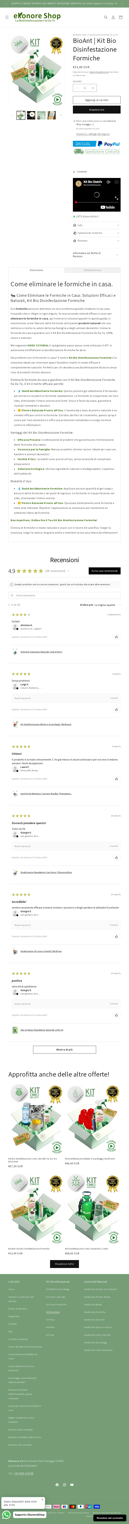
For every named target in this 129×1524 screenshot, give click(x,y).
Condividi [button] (82, 171)
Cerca (11, 1289)
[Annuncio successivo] (122, 3)
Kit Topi (50, 1334)
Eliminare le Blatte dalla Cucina (24, 1437)
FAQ (10, 1331)
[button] (7, 17)
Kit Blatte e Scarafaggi (58, 1289)
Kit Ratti (50, 1327)
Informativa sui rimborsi (54, 1513)
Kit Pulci (50, 1319)
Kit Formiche (52, 1312)
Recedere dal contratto (110, 1518)
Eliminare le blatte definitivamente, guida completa (20, 1394)
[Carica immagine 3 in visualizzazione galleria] (51, 115)
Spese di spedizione (99, 72)
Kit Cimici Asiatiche (56, 1304)
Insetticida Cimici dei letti (97, 1334)
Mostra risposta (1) (23, 698)
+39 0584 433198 (23, 1473)
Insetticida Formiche (95, 1312)
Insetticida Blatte (93, 1304)
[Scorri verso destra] (60, 115)
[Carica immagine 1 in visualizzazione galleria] (21, 115)
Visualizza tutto (64, 1263)
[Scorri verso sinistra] (12, 115)
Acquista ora (96, 109)
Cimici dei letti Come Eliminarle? (25, 1346)
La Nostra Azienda (18, 1339)
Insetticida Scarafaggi (95, 1342)
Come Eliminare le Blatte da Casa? (22, 1356)
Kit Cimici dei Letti (55, 1296)
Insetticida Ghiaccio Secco (98, 1327)
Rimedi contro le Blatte (20, 1429)
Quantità (77, 81)
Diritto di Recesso (17, 1308)
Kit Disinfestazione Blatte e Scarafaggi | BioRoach (90, 1158)
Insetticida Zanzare (94, 1319)
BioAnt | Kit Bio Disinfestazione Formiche (29, 1248)
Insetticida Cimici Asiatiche (98, 1350)
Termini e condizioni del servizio (21, 1299)
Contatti (12, 1323)
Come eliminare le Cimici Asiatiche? (21, 1368)
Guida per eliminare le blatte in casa (24, 1408)
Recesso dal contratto (20, 1444)
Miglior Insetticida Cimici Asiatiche (21, 1419)
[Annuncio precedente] (6, 3)
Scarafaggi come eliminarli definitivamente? (22, 1380)
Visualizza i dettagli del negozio (93, 133)
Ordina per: (87, 605)
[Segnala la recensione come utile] (117, 637)
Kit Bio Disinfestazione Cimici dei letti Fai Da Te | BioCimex (32, 1160)
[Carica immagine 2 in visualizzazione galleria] (41, 115)
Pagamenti (13, 1316)
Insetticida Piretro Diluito (97, 1296)
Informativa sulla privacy (78, 1513)
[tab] (36, 270)
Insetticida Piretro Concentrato (100, 1289)
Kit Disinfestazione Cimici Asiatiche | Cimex (86, 1248)
